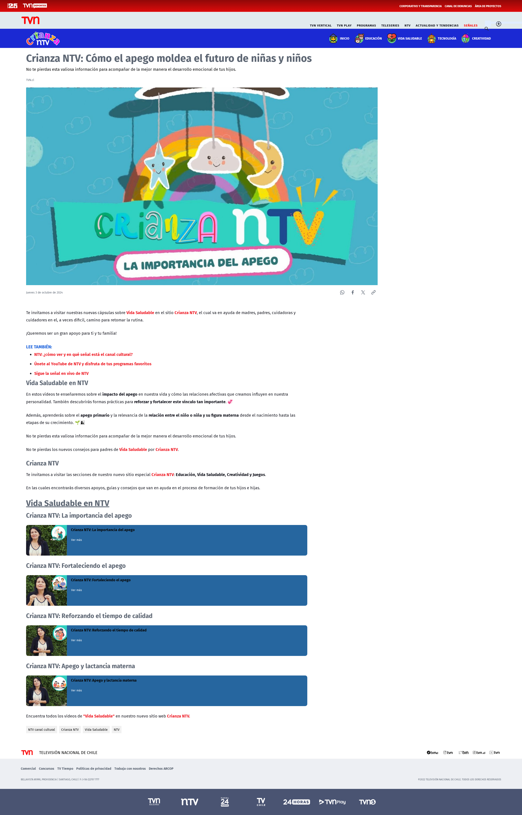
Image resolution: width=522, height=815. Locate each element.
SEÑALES (471, 25)
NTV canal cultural (41, 729)
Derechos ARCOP (161, 768)
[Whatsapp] (342, 292)
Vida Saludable (96, 729)
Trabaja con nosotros (130, 768)
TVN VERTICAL (321, 25)
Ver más (76, 540)
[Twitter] (363, 292)
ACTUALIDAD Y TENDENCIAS (437, 25)
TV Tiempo (65, 768)
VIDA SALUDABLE (410, 38)
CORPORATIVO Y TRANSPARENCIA (420, 6)
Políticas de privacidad (93, 768)
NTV (408, 25)
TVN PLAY (344, 25)
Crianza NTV (70, 729)
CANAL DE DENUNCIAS (458, 6)
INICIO (344, 38)
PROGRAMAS (366, 25)
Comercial (28, 768)
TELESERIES (390, 25)
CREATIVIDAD (481, 38)
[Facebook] (352, 292)
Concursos (46, 768)
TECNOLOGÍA (447, 38)
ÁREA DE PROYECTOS (488, 6)
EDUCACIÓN (373, 38)
